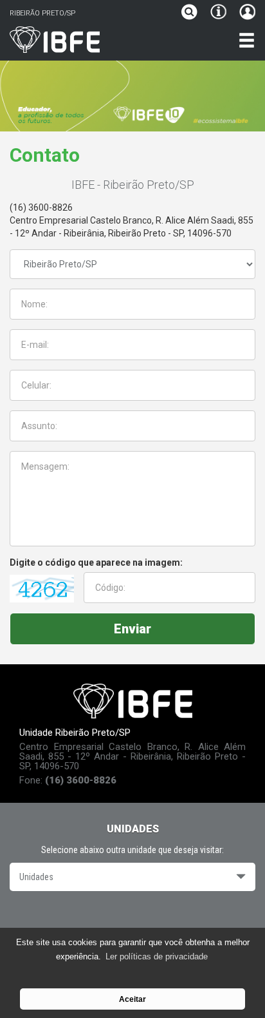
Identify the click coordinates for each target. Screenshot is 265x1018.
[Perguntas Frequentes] (218, 13)
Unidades (36, 877)
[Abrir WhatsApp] (233, 985)
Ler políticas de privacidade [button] (156, 956)
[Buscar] (192, 13)
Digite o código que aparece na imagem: (96, 562)
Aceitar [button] (132, 999)
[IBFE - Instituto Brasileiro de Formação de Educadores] (99, 39)
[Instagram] (168, 918)
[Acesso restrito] (244, 13)
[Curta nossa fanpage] (97, 918)
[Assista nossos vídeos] (133, 918)
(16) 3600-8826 (41, 207)
